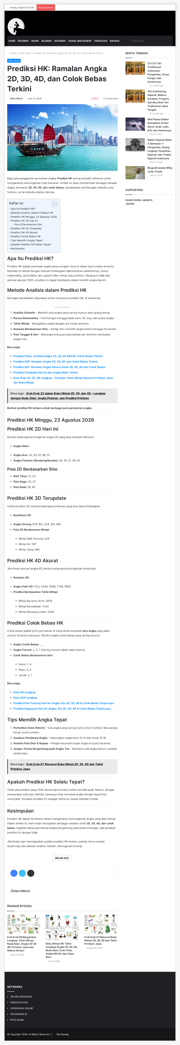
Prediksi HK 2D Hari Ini (24, 220)
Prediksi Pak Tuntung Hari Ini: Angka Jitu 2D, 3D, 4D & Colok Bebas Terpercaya (63, 703)
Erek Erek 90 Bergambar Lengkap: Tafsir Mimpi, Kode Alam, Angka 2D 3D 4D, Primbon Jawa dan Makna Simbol (22, 944)
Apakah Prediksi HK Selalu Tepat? (31, 244)
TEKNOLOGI (100, 40)
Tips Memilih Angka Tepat (26, 240)
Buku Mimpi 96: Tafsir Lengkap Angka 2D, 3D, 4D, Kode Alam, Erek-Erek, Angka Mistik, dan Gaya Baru (62, 950)
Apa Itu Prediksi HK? (23, 208)
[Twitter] (22, 873)
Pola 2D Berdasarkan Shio (28, 224)
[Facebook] (13, 873)
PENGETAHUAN (19, 1002)
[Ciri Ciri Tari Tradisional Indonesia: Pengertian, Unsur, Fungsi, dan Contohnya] (135, 68)
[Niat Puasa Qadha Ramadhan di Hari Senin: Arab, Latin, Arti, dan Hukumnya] (135, 124)
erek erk (63, 858)
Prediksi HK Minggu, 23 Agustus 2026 (34, 216)
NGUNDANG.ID (18, 1014)
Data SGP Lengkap (25, 697)
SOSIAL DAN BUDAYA (79, 40)
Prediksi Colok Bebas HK (26, 236)
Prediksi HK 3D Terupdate (26, 228)
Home (13, 53)
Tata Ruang (62, 1034)
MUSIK (35, 40)
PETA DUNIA (17, 1019)
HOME (11, 40)
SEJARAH (46, 40)
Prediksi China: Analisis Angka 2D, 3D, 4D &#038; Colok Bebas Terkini (58, 356)
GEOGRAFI (60, 40)
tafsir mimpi (25, 53)
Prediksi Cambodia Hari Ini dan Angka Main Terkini (45, 372)
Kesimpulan (18, 248)
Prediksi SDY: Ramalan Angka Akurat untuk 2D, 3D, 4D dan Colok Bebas (59, 367)
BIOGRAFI (23, 40)
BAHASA (114, 40)
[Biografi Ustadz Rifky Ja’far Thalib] (135, 172)
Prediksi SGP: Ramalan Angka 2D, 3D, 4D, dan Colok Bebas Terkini (55, 361)
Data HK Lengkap (24, 692)
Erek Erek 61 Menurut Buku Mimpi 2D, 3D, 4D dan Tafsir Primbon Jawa (100, 940)
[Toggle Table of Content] (53, 204)
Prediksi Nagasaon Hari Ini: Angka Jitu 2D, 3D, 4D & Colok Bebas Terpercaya (62, 708)
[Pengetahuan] (16, 26)
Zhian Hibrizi (16, 98)
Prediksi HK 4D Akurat (24, 232)
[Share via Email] (30, 873)
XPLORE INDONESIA (21, 996)
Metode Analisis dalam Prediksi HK (32, 212)
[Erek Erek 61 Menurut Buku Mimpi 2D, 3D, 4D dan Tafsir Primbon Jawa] (101, 924)
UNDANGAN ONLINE (21, 1008)
